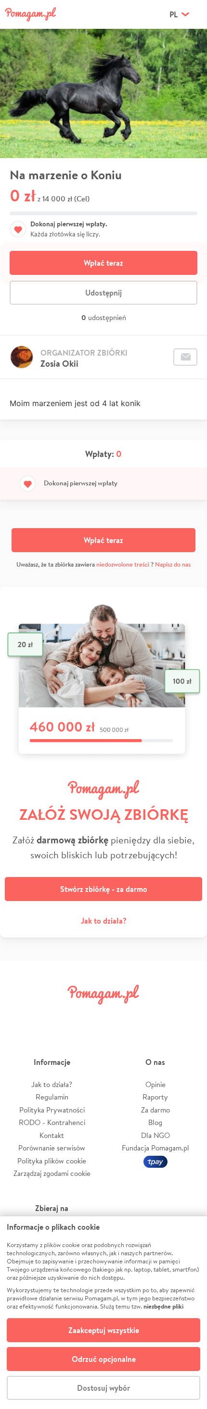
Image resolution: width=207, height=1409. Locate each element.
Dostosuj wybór (103, 1388)
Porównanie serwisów (51, 1147)
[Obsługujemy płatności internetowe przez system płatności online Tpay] (155, 1160)
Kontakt (51, 1135)
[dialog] (103, 1312)
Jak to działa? (104, 920)
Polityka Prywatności (52, 1109)
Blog (155, 1122)
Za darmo (155, 1109)
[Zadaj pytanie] (185, 357)
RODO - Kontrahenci (52, 1122)
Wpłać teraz (103, 263)
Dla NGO (155, 1135)
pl (173, 14)
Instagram (87, 1016)
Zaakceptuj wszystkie (103, 1330)
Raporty (155, 1096)
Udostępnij (103, 292)
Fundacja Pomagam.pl (155, 1147)
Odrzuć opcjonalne (104, 1359)
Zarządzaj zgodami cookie (52, 1173)
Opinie (155, 1084)
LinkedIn (119, 1016)
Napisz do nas (173, 564)
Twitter (54, 1016)
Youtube (186, 1016)
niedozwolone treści (122, 564)
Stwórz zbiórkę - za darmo (103, 889)
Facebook (20, 1016)
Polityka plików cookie (51, 1160)
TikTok (153, 1016)
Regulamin (52, 1096)
